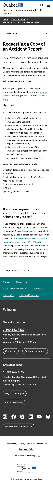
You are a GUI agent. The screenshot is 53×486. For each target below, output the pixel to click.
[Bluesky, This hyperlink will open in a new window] (48, 416)
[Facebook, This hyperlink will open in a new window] (13, 416)
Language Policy (26, 449)
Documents (38, 288)
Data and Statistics (29, 294)
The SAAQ (8, 294)
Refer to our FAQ (14, 402)
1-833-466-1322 (13, 372)
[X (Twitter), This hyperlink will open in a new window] (22, 416)
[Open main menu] (48, 5)
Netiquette (42, 443)
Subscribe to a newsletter (18, 426)
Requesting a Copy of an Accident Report (22, 22)
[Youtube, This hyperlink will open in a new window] (39, 416)
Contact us (11, 351)
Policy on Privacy (27, 443)
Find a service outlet (35, 351)
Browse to (11, 33)
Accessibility (11, 443)
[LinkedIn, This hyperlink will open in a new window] (31, 416)
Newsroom (22, 282)
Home (5, 19)
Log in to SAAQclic (14, 393)
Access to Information (15, 288)
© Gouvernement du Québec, (26, 479)
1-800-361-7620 (13, 329)
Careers (7, 282)
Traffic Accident (18, 19)
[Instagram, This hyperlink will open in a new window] (5, 416)
